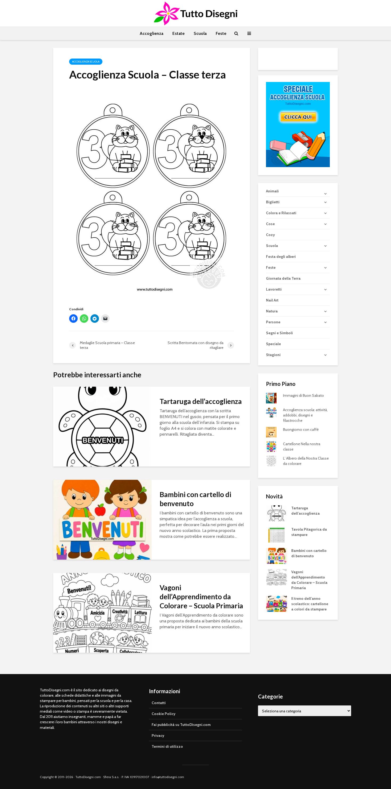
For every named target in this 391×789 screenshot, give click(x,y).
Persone (273, 322)
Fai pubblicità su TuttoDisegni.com (181, 724)
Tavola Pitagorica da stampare (309, 532)
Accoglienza (151, 33)
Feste (221, 33)
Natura (272, 311)
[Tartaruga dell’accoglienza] (102, 426)
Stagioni (273, 354)
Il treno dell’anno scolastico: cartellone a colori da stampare (309, 604)
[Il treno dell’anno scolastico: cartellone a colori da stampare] (276, 603)
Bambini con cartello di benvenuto (195, 499)
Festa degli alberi (281, 256)
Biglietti (273, 202)
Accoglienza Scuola (85, 61)
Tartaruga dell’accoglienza (201, 401)
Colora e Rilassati (281, 212)
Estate (178, 33)
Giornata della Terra (283, 278)
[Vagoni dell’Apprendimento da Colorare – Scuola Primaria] (102, 612)
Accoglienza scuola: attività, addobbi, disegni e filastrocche (305, 415)
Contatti (159, 702)
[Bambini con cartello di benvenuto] (102, 519)
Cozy (270, 234)
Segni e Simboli (279, 333)
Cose (270, 223)
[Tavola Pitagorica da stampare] (276, 534)
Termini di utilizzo (167, 746)
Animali (272, 191)
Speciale (273, 343)
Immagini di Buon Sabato (303, 395)
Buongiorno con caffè (301, 429)
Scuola (200, 33)
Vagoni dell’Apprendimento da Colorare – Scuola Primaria (201, 596)
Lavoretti (274, 289)
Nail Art (272, 300)
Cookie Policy (164, 713)
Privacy (158, 735)
